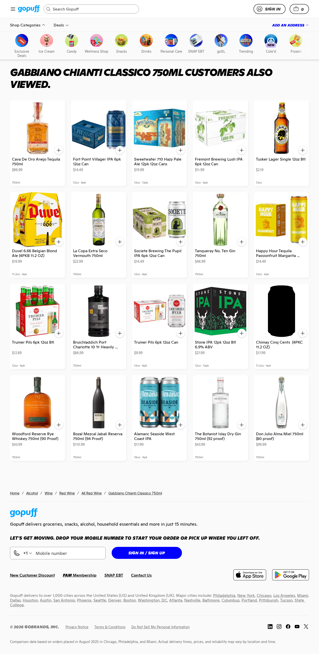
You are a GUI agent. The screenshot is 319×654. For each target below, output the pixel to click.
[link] (29, 9)
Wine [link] (49, 493)
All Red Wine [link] (91, 493)
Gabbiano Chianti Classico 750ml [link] (135, 493)
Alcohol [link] (32, 493)
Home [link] (14, 493)
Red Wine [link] (67, 493)
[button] (299, 9)
